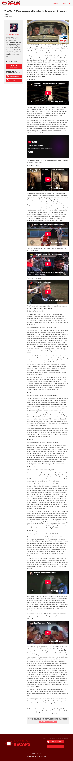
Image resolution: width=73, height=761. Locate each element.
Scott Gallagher (12, 34)
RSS (14, 80)
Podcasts (55, 3)
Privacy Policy (36, 753)
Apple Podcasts (14, 76)
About (64, 3)
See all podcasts (14, 66)
